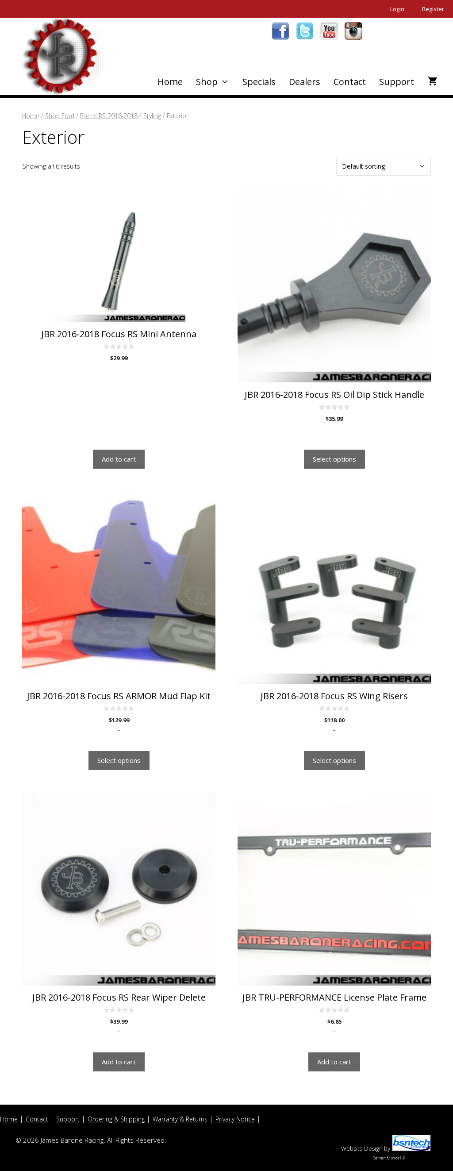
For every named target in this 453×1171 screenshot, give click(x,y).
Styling (152, 116)
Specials (259, 82)
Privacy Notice (235, 1119)
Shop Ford (59, 116)
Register (433, 9)
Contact (350, 82)
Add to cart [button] (119, 459)
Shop (207, 82)
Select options (334, 459)
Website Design (362, 1148)
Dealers (304, 82)
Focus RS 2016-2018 (109, 116)
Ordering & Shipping (116, 1119)
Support (396, 82)
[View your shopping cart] (432, 82)
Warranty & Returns (180, 1119)
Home (170, 82)
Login (397, 9)
